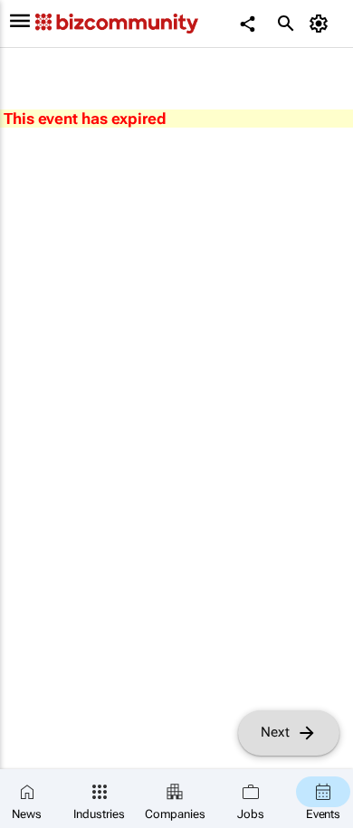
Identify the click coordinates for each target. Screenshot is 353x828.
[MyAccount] (322, 23)
